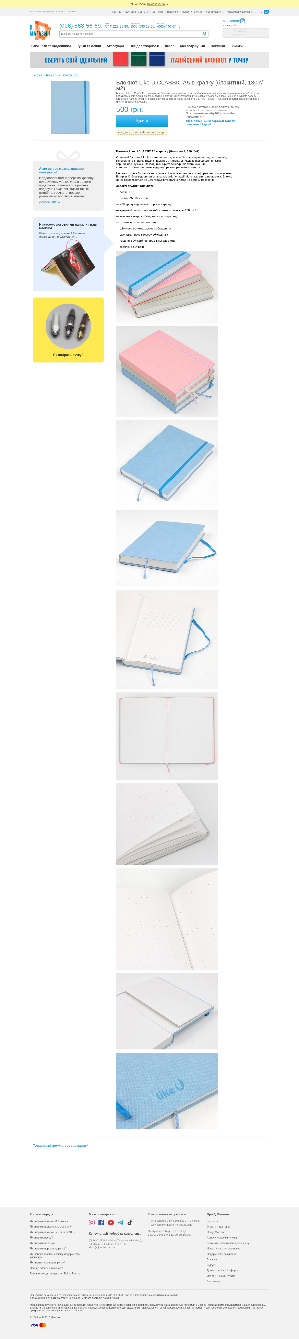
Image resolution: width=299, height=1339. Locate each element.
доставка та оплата (136, 11)
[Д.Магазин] (40, 30)
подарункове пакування (239, 11)
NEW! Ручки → (149, 3)
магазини (172, 11)
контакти (158, 11)
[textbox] (131, 34)
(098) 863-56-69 (80, 26)
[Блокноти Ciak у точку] (149, 60)
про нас (116, 11)
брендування (214, 11)
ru (260, 11)
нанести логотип (192, 11)
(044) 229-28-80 (115, 1295)
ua (266, 11)
